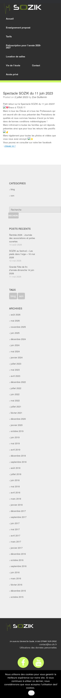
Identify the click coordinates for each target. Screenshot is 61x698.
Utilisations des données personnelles (38, 647)
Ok (31, 693)
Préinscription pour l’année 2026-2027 (23, 46)
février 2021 (16, 412)
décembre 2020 (18, 418)
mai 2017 (15, 529)
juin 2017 (15, 523)
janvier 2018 (17, 504)
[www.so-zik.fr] (22, 8)
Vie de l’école (13, 65)
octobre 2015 (17, 596)
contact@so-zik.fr (48, 644)
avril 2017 (15, 535)
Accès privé (12, 74)
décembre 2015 (18, 590)
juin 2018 (15, 480)
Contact (36, 65)
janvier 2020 (17, 425)
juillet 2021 (16, 406)
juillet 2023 (16, 363)
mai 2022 (15, 400)
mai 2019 (15, 443)
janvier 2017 (17, 547)
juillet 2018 (16, 474)
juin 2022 (15, 394)
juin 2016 (15, 572)
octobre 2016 (17, 560)
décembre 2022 (18, 382)
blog (13, 189)
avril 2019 (15, 449)
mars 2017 (16, 541)
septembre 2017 (18, 517)
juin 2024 (15, 345)
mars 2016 (16, 578)
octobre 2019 (17, 431)
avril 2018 (15, 492)
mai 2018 (15, 486)
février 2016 (16, 584)
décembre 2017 (18, 511)
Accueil (10, 18)
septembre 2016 (18, 566)
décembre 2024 (18, 339)
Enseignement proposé (18, 27)
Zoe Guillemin (39, 97)
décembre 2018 (18, 455)
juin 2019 (15, 437)
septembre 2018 (18, 461)
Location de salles (15, 56)
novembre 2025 (18, 326)
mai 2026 (15, 320)
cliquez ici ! (10, 145)
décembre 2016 (18, 553)
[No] (56, 684)
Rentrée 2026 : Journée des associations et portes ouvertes (22, 238)
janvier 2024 (17, 357)
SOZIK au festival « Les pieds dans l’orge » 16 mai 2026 (22, 254)
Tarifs (9, 36)
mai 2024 (15, 351)
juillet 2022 (16, 388)
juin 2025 (15, 332)
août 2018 (15, 467)
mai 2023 (15, 369)
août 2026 (15, 314)
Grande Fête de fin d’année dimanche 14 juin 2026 (21, 270)
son (12, 195)
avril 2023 (15, 376)
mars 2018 (16, 498)
